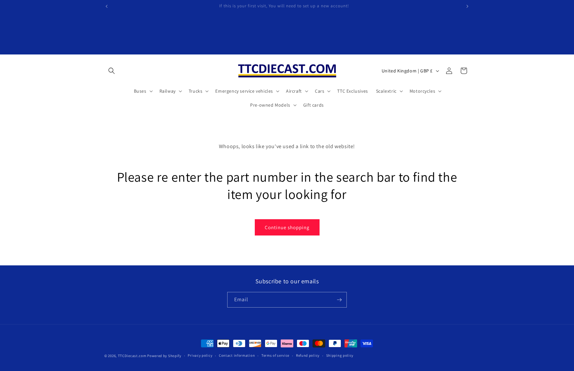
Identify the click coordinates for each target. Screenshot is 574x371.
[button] (111, 70)
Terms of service (275, 355)
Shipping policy (340, 355)
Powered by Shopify (164, 355)
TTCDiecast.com (132, 355)
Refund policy (308, 355)
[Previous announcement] (106, 6)
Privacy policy (200, 355)
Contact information (237, 355)
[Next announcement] (467, 6)
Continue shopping (287, 227)
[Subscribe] (339, 300)
